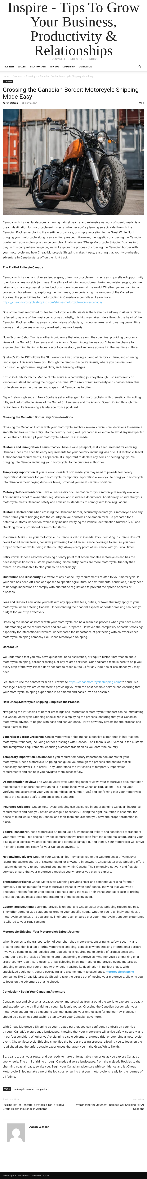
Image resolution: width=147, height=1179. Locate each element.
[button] (139, 67)
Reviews (54, 66)
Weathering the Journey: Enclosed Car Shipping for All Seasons (110, 1107)
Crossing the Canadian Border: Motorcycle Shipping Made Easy (71, 93)
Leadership (68, 66)
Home (6, 76)
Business (9, 66)
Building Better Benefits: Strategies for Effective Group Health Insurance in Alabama (34, 1107)
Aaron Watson (10, 102)
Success (22, 66)
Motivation (85, 66)
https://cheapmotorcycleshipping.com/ (95, 682)
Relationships (38, 66)
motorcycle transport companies (30, 1089)
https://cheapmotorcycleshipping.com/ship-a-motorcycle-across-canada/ (52, 302)
